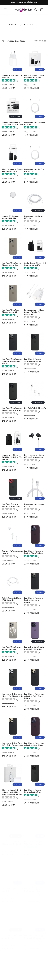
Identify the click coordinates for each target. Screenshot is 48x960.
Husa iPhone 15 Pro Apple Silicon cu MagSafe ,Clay (10, 311)
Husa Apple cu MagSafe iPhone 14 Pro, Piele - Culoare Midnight (12, 744)
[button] (5, 10)
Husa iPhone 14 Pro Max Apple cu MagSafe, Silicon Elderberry (34, 744)
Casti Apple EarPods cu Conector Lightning (12, 552)
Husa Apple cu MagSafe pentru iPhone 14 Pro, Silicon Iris (34, 648)
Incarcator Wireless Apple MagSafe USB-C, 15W (10, 217)
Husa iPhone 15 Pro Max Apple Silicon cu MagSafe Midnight (12, 409)
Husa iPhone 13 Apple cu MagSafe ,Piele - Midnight (32, 887)
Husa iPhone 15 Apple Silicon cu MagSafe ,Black (12, 887)
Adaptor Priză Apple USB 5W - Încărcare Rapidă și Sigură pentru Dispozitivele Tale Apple (12, 792)
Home (11, 25)
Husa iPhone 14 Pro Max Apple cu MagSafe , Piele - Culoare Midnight (34, 696)
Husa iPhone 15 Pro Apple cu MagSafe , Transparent (11, 648)
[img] (8, 80)
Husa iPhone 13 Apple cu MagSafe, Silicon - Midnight (11, 505)
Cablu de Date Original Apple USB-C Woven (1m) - (11, 599)
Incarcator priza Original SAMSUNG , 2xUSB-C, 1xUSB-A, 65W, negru (12, 457)
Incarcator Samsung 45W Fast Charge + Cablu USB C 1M (34, 76)
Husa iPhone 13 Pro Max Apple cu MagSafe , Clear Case (12, 934)
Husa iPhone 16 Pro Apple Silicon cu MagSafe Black (32, 791)
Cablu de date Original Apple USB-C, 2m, (33, 217)
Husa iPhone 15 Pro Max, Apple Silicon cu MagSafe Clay (12, 264)
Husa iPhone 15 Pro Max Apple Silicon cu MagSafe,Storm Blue (34, 934)
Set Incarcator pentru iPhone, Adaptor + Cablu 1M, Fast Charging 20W (34, 312)
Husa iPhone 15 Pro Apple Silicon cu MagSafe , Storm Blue (12, 840)
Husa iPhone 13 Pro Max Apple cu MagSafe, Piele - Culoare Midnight (12, 361)
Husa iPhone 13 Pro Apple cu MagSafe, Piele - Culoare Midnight (33, 600)
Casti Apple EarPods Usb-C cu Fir (35, 408)
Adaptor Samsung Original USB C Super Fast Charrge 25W (35, 264)
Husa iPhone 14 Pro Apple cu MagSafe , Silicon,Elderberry (33, 552)
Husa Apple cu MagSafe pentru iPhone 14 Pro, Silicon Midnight (12, 695)
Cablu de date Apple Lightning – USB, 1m (34, 505)
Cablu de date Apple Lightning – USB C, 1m (34, 123)
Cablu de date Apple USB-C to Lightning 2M (34, 170)
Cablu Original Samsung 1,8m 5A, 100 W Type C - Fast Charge (35, 840)
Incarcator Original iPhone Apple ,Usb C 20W (12, 76)
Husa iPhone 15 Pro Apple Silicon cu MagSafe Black (32, 360)
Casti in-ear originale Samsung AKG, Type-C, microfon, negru (34, 456)
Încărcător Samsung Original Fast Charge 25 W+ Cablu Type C (12, 123)
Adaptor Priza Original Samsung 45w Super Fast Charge (12, 170)
